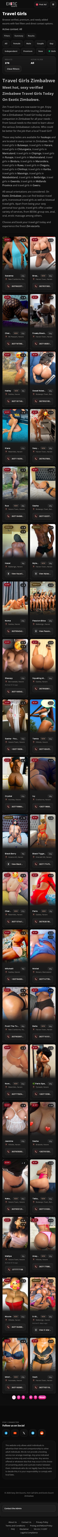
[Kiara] (15, 426)
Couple (40, 43)
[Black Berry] (15, 831)
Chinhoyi (22, 169)
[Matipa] (15, 1234)
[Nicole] (15, 1294)
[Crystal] (15, 774)
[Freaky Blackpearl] (42, 311)
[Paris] (42, 889)
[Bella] (42, 1004)
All (6, 43)
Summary (19, 35)
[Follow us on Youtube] (15, 1433)
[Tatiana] (42, 1176)
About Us (12, 1522)
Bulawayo (22, 145)
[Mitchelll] (15, 946)
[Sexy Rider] (42, 426)
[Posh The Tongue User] (15, 1004)
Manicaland (8, 153)
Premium (27, 51)
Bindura (14, 161)
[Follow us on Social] (42, 1433)
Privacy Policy (42, 1522)
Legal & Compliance (29, 1532)
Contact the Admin (13, 1508)
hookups (46, 137)
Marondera (42, 161)
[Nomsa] (15, 1061)
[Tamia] (42, 716)
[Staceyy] (15, 656)
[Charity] (15, 889)
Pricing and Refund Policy (41, 1525)
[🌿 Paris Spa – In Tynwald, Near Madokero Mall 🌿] (42, 1061)
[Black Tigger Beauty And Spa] (42, 831)
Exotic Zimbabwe (11, 195)
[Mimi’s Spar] (15, 1354)
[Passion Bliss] (42, 598)
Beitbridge (40, 177)
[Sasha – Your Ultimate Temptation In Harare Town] (15, 716)
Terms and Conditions (15, 1525)
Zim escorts (33, 226)
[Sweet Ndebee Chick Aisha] (42, 368)
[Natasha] (15, 1176)
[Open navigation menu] (53, 4)
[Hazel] (15, 541)
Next (42, 1397)
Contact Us (26, 1522)
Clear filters (13, 69)
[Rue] (15, 483)
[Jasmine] (15, 1119)
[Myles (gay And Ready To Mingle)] (42, 541)
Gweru (36, 185)
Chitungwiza (24, 149)
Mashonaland (37, 157)
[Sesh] (42, 1354)
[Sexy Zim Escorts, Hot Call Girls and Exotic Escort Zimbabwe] (12, 4)
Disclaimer (24, 1529)
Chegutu (44, 165)
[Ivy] (42, 774)
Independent (11, 51)
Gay (51, 43)
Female (16, 43)
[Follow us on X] (24, 1433)
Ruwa (20, 165)
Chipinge (36, 153)
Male (28, 43)
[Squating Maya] (42, 656)
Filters (7, 35)
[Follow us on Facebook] (6, 1433)
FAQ (13, 1529)
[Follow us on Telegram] (33, 1433)
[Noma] (15, 598)
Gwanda (15, 181)
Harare (48, 145)
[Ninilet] (42, 946)
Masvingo (22, 173)
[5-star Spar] (42, 1294)
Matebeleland (10, 177)
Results (31, 35)
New (40, 51)
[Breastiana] (42, 253)
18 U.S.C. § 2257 (40, 1529)
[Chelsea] (15, 311)
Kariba (47, 169)
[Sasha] (42, 483)
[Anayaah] (42, 1234)
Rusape (9, 157)
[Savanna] (15, 253)
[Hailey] (15, 368)
